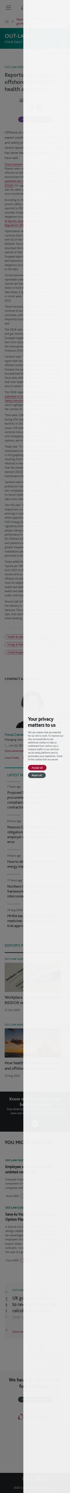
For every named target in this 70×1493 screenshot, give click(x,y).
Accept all (37, 767)
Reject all (37, 775)
